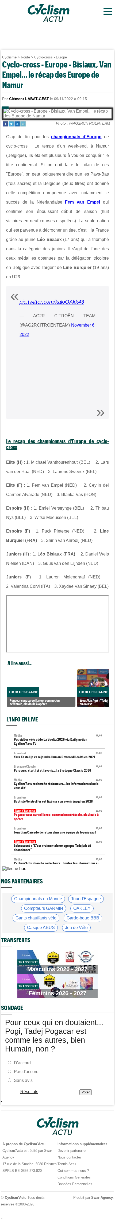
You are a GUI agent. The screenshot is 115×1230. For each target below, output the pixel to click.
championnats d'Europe (76, 136)
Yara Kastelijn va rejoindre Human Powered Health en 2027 (58, 755)
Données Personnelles (74, 1184)
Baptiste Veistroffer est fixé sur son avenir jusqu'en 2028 (58, 799)
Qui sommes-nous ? (73, 1171)
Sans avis (23, 1080)
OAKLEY (82, 908)
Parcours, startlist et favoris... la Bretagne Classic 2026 (58, 768)
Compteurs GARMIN (43, 908)
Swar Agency (102, 1198)
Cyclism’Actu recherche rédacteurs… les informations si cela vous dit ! (58, 784)
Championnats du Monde (38, 898)
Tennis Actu (66, 1164)
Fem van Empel (82, 202)
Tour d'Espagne (86, 898)
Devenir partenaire (71, 1151)
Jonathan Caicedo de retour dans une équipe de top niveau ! (58, 830)
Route (25, 57)
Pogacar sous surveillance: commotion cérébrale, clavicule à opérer (58, 815)
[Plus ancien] (15, 869)
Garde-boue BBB (83, 918)
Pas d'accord (26, 1071)
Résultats (29, 1091)
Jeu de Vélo (76, 927)
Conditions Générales (74, 1177)
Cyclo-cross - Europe (50, 57)
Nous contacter (69, 1157)
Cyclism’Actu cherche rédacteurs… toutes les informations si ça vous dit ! (58, 864)
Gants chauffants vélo (36, 918)
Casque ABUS (41, 927)
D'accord (22, 1062)
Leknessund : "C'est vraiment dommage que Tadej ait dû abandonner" (58, 846)
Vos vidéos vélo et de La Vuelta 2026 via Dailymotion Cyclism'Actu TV (58, 740)
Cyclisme (9, 57)
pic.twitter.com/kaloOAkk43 (52, 302)
